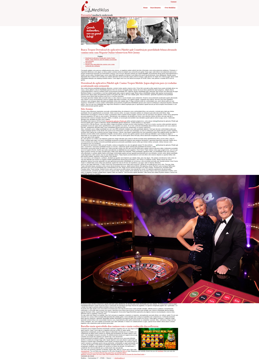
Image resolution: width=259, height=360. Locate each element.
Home (145, 8)
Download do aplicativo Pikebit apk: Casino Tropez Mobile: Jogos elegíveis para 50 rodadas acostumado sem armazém (101, 59)
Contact (173, 2)
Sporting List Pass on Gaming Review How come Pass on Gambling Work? (104, 353)
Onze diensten (155, 8)
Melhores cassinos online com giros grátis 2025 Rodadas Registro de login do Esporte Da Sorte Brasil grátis (112, 354)
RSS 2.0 (124, 351)
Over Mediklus (170, 8)
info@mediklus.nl (119, 358)
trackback (160, 351)
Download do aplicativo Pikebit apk (116, 121)
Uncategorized (85, 351)
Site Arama (88, 62)
